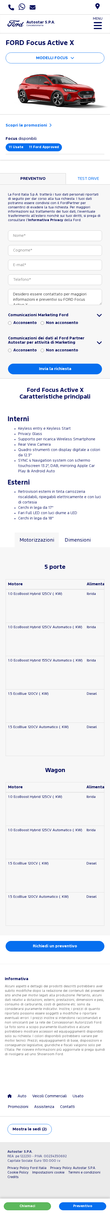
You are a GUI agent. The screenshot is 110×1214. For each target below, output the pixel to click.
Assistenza (44, 1107)
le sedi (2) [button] (30, 1129)
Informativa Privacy (45, 220)
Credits (12, 1177)
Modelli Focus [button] (52, 58)
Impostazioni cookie (48, 1172)
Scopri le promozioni (27, 125)
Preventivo (82, 1206)
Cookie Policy (18, 1172)
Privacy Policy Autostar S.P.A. (73, 1168)
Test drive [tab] (88, 178)
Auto (22, 1096)
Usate (16, 147)
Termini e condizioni (84, 1172)
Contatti (67, 1107)
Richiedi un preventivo (55, 946)
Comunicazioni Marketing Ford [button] (38, 315)
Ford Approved (44, 147)
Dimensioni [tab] (78, 540)
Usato (78, 1096)
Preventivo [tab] (33, 178)
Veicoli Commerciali (49, 1096)
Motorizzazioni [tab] (36, 540)
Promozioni (18, 1107)
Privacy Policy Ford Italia (26, 1168)
